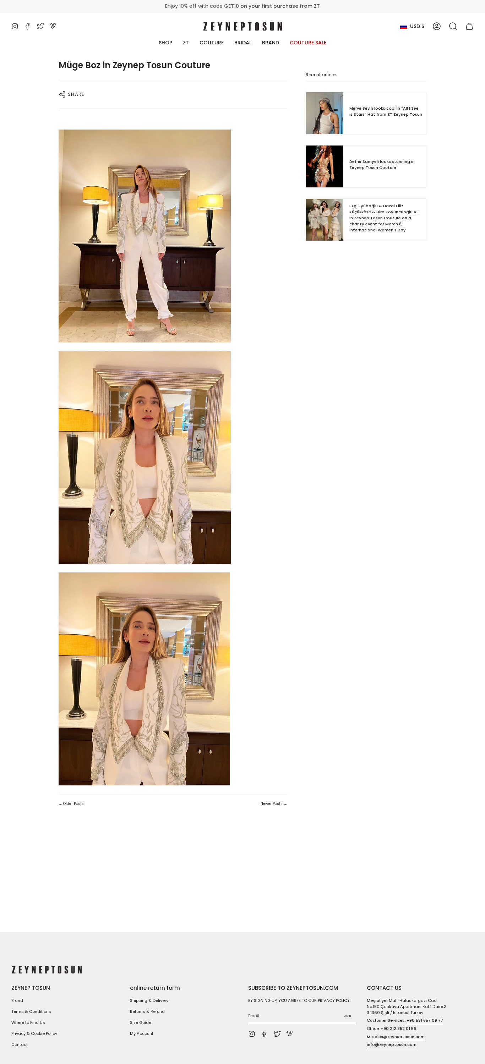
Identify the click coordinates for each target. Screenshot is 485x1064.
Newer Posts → (274, 803)
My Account (141, 1033)
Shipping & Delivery (149, 1000)
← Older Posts (71, 803)
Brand (17, 1000)
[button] (453, 26)
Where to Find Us (28, 1022)
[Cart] (469, 26)
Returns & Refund (147, 1011)
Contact (19, 1044)
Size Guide (140, 1022)
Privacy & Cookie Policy (34, 1033)
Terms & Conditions (31, 1011)
